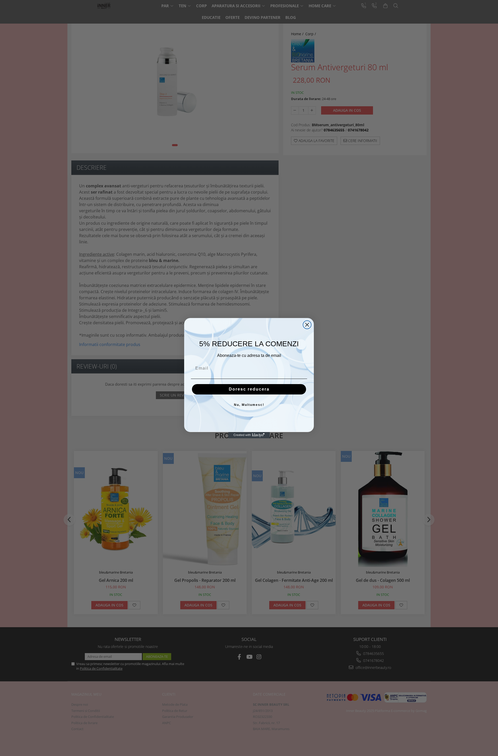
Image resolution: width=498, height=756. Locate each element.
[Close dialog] (307, 325)
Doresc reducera (249, 389)
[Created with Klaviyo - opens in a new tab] (249, 435)
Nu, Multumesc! (249, 405)
